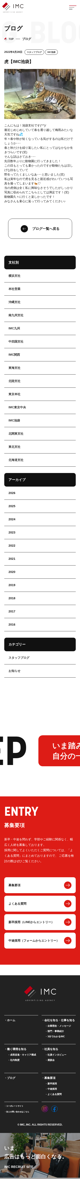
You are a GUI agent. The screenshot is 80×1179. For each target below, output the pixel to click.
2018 (12, 598)
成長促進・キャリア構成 (23, 1054)
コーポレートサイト (14, 1106)
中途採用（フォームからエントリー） (34, 940)
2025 (12, 506)
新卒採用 (52, 1083)
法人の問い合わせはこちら (17, 1112)
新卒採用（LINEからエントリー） (31, 922)
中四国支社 (16, 341)
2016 (12, 624)
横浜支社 (14, 275)
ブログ (11, 1077)
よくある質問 (17, 903)
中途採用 (52, 1089)
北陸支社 (14, 381)
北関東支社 (16, 433)
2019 (12, 585)
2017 (12, 611)
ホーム (11, 1020)
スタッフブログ (34, 52)
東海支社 (14, 367)
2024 (12, 519)
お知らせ (14, 670)
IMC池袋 (51, 52)
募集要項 (14, 885)
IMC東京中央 (17, 407)
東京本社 (14, 394)
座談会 (51, 1060)
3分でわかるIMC (56, 1036)
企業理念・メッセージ (59, 1026)
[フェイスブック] (54, 1107)
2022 (12, 545)
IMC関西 (14, 354)
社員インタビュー (57, 1054)
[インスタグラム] (45, 1107)
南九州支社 (16, 315)
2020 (12, 572)
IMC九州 (14, 328)
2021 (12, 558)
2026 (12, 493)
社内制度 (15, 1060)
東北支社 (14, 446)
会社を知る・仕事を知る (59, 1020)
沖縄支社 (14, 302)
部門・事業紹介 (56, 1031)
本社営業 (14, 289)
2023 (12, 532)
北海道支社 (16, 460)
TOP (11, 39)
